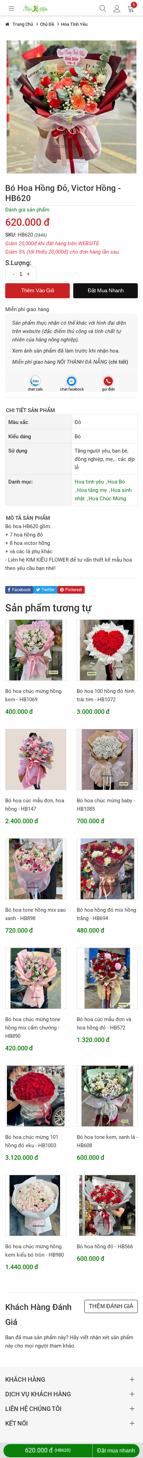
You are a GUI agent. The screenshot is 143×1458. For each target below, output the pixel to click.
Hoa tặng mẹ (92, 490)
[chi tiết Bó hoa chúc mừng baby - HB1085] (107, 759)
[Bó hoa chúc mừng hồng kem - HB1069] (36, 650)
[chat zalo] (35, 381)
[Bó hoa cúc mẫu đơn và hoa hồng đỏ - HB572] (107, 978)
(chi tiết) (118, 362)
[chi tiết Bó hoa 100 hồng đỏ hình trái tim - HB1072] (107, 650)
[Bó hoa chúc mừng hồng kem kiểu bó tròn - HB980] (36, 1205)
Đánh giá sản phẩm (27, 210)
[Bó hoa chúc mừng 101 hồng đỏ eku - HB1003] (36, 1096)
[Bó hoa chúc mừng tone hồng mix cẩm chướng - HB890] (36, 978)
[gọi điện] (108, 381)
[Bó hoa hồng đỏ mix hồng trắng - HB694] (107, 868)
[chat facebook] (71, 381)
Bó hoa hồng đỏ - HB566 (105, 1246)
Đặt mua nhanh (106, 290)
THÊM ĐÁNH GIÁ (111, 1306)
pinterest (73, 589)
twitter (48, 589)
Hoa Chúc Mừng (107, 498)
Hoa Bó (116, 482)
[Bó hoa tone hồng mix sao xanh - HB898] (36, 868)
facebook (21, 589)
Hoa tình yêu (89, 482)
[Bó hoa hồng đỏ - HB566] (107, 1205)
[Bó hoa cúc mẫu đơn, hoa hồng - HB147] (36, 759)
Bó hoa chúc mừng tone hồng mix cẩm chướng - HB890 (32, 1027)
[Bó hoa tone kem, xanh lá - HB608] (107, 1096)
